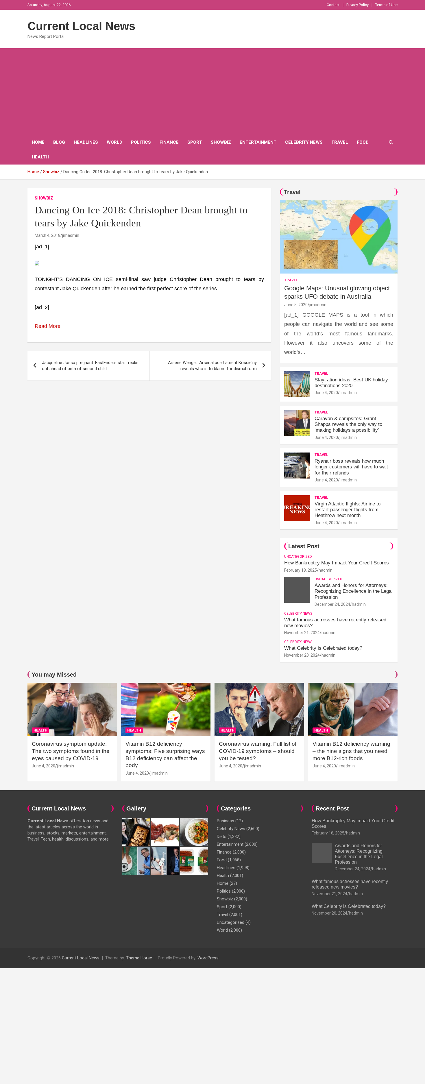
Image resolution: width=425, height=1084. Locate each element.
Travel (339, 142)
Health (40, 157)
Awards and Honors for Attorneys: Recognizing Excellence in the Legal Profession (354, 591)
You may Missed (54, 674)
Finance (169, 142)
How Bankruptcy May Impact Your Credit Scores (337, 563)
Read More (47, 326)
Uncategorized (298, 557)
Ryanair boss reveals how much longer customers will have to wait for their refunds (351, 467)
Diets (221, 836)
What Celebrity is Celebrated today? (323, 648)
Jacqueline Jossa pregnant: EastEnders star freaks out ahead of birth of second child (90, 365)
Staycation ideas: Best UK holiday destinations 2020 (351, 382)
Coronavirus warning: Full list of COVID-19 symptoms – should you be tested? (257, 751)
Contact (333, 5)
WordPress (208, 958)
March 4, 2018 (47, 235)
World (114, 142)
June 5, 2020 (296, 304)
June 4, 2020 (326, 392)
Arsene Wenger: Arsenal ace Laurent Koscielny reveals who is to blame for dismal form (212, 365)
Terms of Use (386, 5)
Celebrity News (304, 142)
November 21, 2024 (302, 632)
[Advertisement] (212, 91)
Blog (59, 142)
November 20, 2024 (302, 655)
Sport (194, 142)
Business (225, 820)
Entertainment (258, 142)
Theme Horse (139, 958)
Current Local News (81, 26)
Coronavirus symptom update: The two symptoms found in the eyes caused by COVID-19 (71, 751)
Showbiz (221, 142)
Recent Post (332, 808)
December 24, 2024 (332, 604)
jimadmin (70, 235)
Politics (141, 142)
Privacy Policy (357, 5)
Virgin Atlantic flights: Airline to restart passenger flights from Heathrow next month (347, 509)
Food (363, 142)
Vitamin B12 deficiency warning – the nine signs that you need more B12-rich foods (351, 751)
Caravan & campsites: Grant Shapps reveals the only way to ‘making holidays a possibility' (348, 424)
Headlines (86, 142)
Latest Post (303, 546)
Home (38, 142)
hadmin (325, 570)
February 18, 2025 (300, 570)
